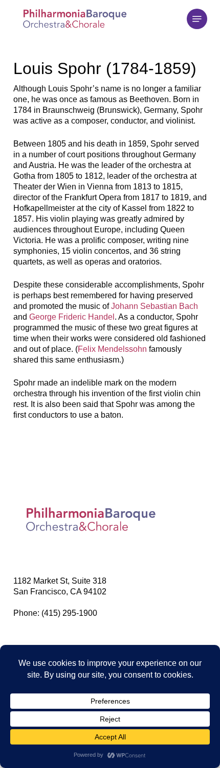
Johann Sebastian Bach (154, 306)
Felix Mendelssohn (112, 349)
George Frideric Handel (72, 317)
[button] (197, 19)
